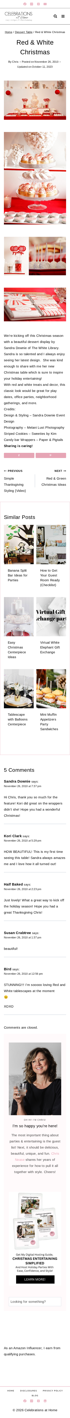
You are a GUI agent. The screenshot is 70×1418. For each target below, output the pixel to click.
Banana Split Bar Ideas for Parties (18, 575)
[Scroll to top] (65, 1383)
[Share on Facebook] (19, 455)
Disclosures (28, 1390)
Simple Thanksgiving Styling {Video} (15, 481)
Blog (35, 1395)
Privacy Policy (53, 1390)
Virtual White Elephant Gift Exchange (50, 647)
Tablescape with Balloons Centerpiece (18, 719)
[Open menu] (63, 16)
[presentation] (19, 544)
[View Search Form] (55, 16)
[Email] (45, 4)
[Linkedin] (45, 1401)
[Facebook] (25, 4)
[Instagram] (32, 4)
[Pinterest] (38, 4)
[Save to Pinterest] (51, 455)
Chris (14, 62)
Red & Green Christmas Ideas (54, 478)
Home (10, 1390)
